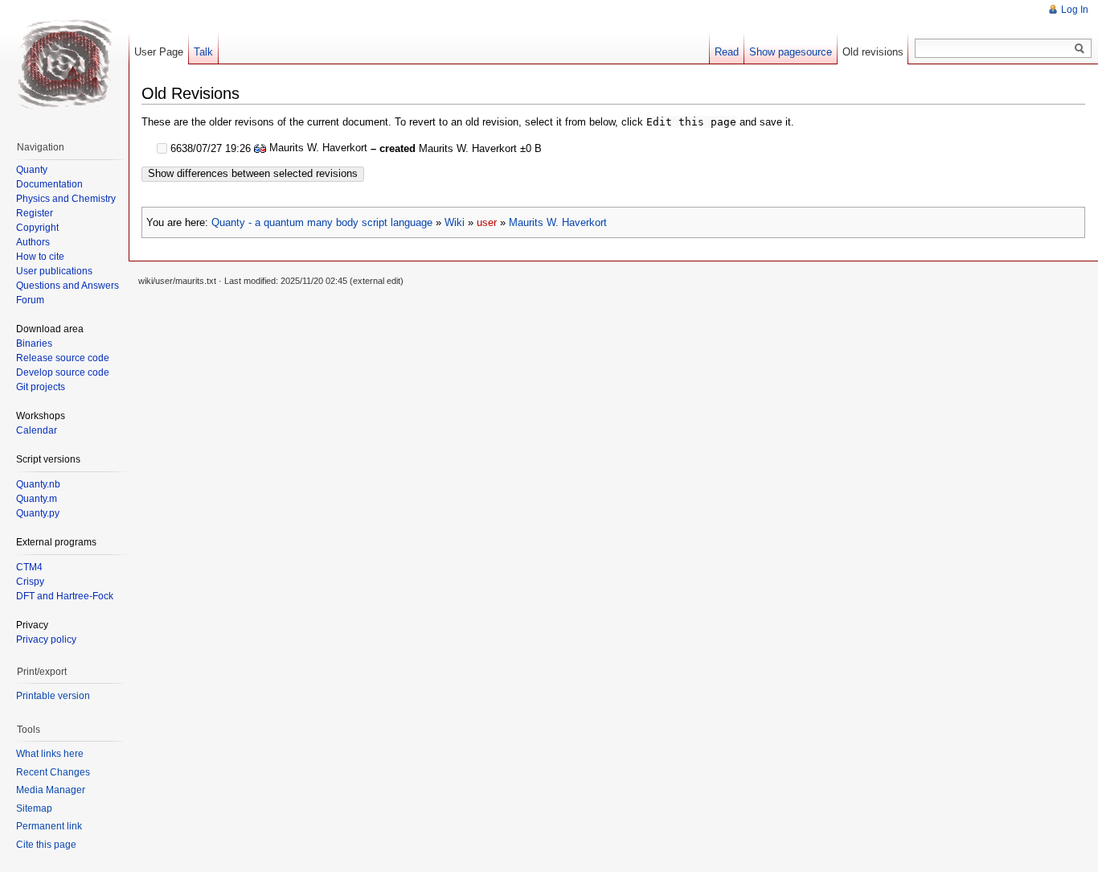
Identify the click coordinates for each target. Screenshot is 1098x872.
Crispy (30, 581)
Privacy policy (46, 639)
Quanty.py (37, 513)
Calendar (36, 430)
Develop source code (62, 372)
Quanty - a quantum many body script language (321, 222)
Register (34, 213)
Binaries (34, 343)
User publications (54, 271)
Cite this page (46, 844)
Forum (30, 300)
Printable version (53, 695)
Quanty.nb (38, 484)
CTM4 (29, 567)
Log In (1074, 9)
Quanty (31, 169)
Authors (33, 242)
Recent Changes (53, 772)
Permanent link (49, 826)
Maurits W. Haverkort (558, 222)
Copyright (37, 227)
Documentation (49, 184)
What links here (50, 753)
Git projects (40, 387)
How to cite (40, 256)
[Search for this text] (1079, 49)
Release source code (62, 358)
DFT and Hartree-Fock (64, 596)
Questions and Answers (67, 285)
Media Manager (50, 790)
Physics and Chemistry (66, 198)
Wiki (455, 222)
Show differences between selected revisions (253, 173)
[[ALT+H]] (64, 64)
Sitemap (34, 808)
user (487, 222)
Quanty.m (36, 498)
